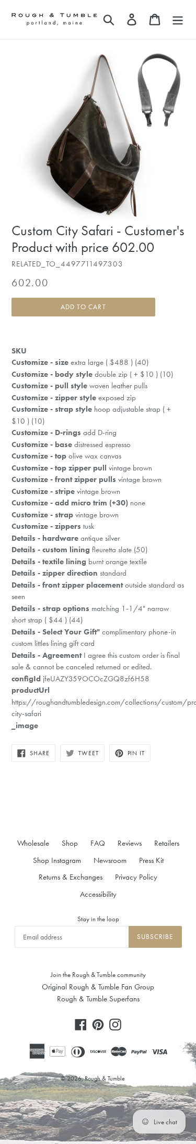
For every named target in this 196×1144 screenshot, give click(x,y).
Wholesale (33, 843)
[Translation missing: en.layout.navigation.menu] (177, 19)
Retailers (166, 843)
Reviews (130, 843)
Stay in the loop (98, 919)
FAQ (97, 843)
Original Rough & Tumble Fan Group (98, 987)
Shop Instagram (57, 860)
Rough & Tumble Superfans (98, 999)
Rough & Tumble (105, 1078)
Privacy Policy (136, 877)
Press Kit (151, 860)
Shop (70, 843)
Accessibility (98, 894)
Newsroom (110, 860)
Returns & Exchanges (70, 877)
